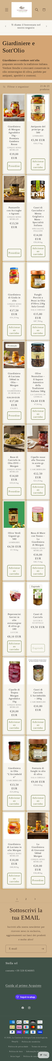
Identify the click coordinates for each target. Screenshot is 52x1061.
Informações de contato (36, 1051)
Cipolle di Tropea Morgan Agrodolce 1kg (14, 695)
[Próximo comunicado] (46, 26)
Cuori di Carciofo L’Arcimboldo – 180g (38, 694)
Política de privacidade (18, 1046)
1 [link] (17, 899)
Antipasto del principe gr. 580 (38, 129)
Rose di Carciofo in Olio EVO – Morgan (14, 461)
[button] (6, 9)
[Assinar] (42, 949)
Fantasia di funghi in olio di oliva (38, 771)
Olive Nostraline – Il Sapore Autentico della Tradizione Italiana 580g (38, 382)
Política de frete (16, 1051)
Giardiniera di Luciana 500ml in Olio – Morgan (14, 379)
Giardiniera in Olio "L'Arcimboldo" (14, 772)
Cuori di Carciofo (38, 615)
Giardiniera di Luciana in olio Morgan (14, 847)
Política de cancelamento (34, 1056)
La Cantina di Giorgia (21, 1038)
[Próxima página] (35, 899)
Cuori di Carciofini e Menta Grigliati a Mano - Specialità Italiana (38, 216)
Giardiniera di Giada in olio (14, 297)
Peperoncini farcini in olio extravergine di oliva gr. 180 (14, 621)
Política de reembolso (31, 1042)
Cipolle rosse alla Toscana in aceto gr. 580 (38, 461)
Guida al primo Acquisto (23, 985)
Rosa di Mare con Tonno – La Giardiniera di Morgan (38, 539)
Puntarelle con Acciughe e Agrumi (14, 210)
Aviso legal (15, 1056)
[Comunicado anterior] (5, 26)
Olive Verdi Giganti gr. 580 (14, 536)
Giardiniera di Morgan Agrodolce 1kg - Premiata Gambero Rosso (14, 135)
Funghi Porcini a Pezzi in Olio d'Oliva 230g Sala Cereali (38, 300)
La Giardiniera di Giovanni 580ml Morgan (37, 850)
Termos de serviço (39, 1046)
